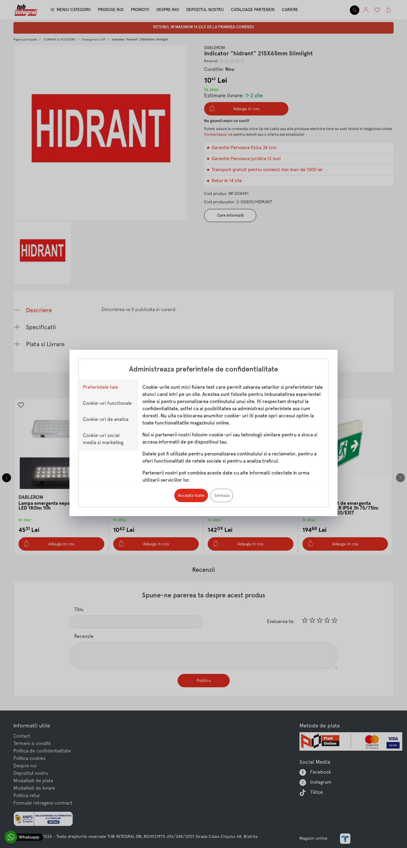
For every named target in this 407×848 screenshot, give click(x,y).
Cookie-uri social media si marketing (103, 438)
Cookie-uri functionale (107, 403)
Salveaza (221, 495)
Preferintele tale (100, 387)
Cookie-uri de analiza (105, 419)
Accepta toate (191, 495)
